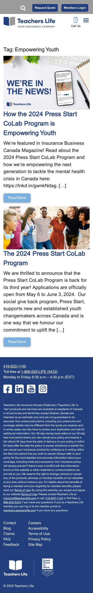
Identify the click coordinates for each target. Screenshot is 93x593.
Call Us (76, 26)
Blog (7, 528)
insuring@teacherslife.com (19, 498)
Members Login (75, 7)
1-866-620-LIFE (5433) (39, 372)
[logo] (28, 567)
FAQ (6, 539)
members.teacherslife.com (19, 510)
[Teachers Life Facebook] (7, 389)
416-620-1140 (14, 366)
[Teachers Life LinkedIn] (19, 389)
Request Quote (45, 7)
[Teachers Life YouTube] (31, 389)
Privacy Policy (39, 539)
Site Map (35, 544)
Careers (34, 523)
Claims (9, 534)
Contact (9, 523)
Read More (17, 198)
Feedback (11, 544)
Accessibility (38, 528)
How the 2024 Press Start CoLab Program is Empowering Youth (40, 124)
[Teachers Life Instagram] (43, 389)
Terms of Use (22, 490)
